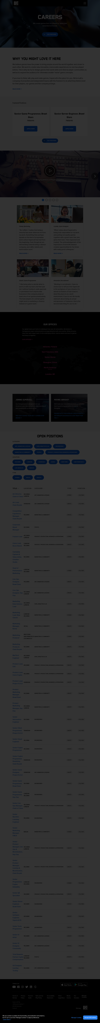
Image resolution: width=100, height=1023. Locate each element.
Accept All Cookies (90, 1017)
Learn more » (7, 1019)
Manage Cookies (76, 1017)
